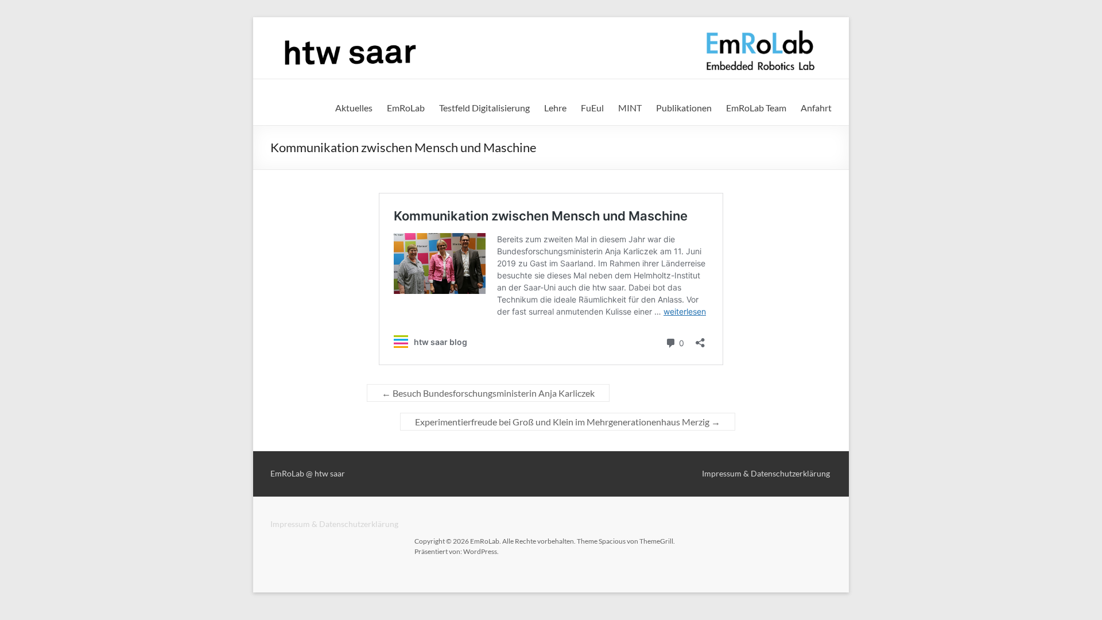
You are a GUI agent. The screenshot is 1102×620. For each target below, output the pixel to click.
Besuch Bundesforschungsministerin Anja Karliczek (488, 393)
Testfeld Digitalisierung (484, 107)
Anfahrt (816, 107)
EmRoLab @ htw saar (307, 473)
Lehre (555, 107)
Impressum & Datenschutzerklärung (334, 524)
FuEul (592, 107)
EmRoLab (406, 107)
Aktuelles (353, 107)
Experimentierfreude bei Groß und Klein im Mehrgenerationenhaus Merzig (567, 421)
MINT (630, 107)
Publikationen (684, 107)
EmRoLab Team (756, 107)
